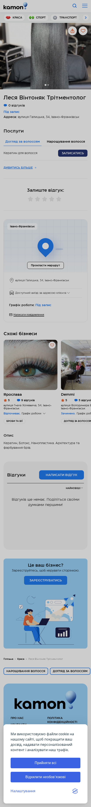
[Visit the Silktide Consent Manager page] (75, 791)
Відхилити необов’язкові (45, 777)
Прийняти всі (45, 763)
